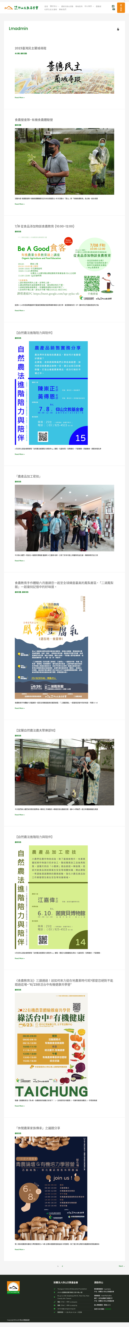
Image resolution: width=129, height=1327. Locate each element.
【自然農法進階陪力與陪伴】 (34, 333)
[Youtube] (113, 9)
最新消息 (18, 232)
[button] (124, 1)
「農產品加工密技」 (28, 476)
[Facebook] (113, 6)
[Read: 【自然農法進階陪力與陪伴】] (51, 393)
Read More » (20, 97)
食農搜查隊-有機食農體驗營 (34, 120)
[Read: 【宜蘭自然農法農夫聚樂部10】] (64, 772)
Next (122, 1266)
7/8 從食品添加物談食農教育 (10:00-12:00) (44, 226)
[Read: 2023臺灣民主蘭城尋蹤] (64, 75)
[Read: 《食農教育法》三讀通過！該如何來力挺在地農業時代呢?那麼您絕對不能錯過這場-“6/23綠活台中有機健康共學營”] (51, 1045)
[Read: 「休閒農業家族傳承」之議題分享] (51, 1188)
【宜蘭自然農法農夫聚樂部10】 (36, 730)
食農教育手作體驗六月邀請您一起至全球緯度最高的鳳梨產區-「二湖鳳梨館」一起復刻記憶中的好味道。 (64, 585)
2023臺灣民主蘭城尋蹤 (30, 48)
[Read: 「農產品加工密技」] (64, 518)
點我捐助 (108, 1309)
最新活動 (23, 53)
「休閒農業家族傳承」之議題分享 (37, 1128)
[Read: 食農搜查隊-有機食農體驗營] (64, 161)
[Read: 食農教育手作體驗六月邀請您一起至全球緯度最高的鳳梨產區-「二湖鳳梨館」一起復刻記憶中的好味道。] (51, 647)
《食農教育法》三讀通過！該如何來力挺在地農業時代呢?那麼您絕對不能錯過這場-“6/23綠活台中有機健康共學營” (64, 982)
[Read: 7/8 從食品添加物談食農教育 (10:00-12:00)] (64, 268)
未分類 (17, 53)
